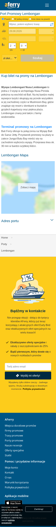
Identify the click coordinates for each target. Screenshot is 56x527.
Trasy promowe (14, 435)
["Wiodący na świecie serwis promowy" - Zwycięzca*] (12, 5)
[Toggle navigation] (47, 5)
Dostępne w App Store (13, 502)
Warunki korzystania (17, 482)
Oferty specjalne (14, 450)
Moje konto (11, 467)
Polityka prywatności (34, 389)
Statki (8, 455)
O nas (8, 477)
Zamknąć (38, 509)
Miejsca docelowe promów (20, 425)
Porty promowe (14, 440)
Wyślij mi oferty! (30, 375)
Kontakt (9, 472)
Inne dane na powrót (41, 19)
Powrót (7, 19)
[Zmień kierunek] (51, 25)
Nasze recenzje (13, 445)
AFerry (9, 419)
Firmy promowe (14, 430)
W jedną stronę (21, 19)
